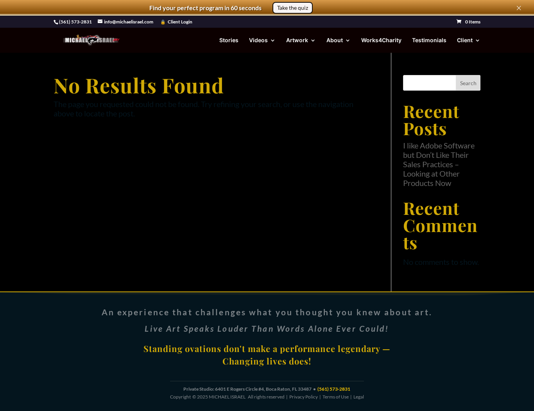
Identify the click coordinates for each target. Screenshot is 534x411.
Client (465, 40)
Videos (258, 40)
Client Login (180, 22)
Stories (228, 40)
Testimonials (429, 40)
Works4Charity (381, 40)
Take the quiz (292, 7)
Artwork (297, 40)
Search (468, 83)
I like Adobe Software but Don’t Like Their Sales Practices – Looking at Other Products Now (439, 164)
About (334, 40)
